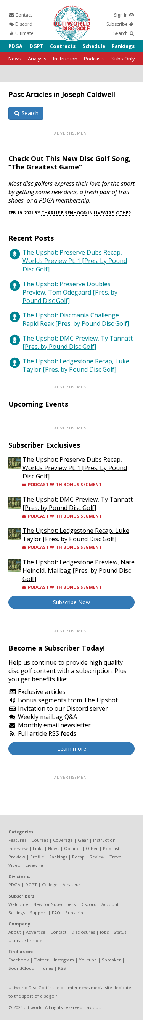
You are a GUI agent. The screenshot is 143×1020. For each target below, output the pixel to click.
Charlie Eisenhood (64, 212)
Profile (37, 857)
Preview (16, 857)
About (14, 932)
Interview (18, 848)
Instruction (65, 58)
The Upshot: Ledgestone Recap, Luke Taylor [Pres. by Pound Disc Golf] (75, 365)
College (50, 884)
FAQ (56, 912)
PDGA (15, 46)
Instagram (64, 960)
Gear (83, 840)
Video (14, 865)
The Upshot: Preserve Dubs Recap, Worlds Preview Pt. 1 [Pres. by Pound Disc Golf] (74, 260)
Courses (39, 840)
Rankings (123, 46)
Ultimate (24, 33)
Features (17, 840)
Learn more (71, 748)
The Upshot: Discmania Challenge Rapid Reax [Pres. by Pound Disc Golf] (75, 319)
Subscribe (117, 24)
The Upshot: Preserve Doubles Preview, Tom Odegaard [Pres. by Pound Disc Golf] (69, 292)
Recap (78, 857)
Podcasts (94, 58)
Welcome (18, 904)
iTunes (46, 968)
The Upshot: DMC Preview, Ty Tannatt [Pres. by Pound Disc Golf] (77, 342)
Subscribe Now (71, 602)
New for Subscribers (54, 904)
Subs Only (123, 58)
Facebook (18, 960)
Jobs (104, 932)
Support (38, 912)
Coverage (63, 840)
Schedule (93, 46)
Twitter (41, 960)
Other (123, 212)
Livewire (104, 212)
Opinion (72, 848)
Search (121, 33)
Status (120, 932)
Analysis (37, 58)
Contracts (63, 46)
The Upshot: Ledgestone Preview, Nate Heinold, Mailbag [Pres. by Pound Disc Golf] (78, 570)
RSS (62, 968)
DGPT (36, 46)
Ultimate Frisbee (25, 940)
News (14, 58)
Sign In (121, 15)
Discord (23, 24)
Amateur (71, 884)
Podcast (111, 848)
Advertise (35, 932)
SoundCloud (21, 968)
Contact (23, 15)
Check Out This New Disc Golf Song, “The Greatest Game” (69, 162)
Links (38, 848)
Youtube (88, 960)
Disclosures (83, 932)
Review (97, 857)
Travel (115, 857)
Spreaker (111, 960)
